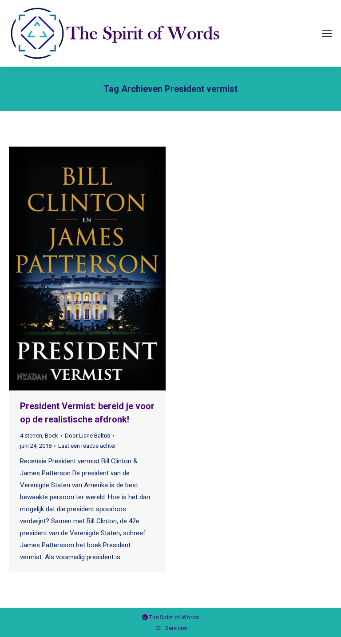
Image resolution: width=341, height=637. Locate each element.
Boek (51, 435)
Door (87, 435)
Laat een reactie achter (87, 445)
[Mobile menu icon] (326, 33)
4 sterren (31, 435)
